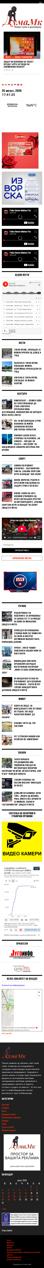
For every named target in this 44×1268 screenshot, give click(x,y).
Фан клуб (5, 1104)
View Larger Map (7, 1033)
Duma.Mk (4, 336)
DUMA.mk (11, 336)
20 (20, 1196)
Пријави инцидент (9, 1130)
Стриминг (5, 1107)
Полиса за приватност (14, 1257)
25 (9, 1199)
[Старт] (5, 537)
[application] (22, 529)
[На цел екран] (39, 537)
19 (14, 1196)
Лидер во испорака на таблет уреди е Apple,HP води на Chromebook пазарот (19, 64)
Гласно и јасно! (8, 1127)
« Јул (4, 1208)
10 (3, 1193)
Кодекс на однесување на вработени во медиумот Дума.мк (24, 1253)
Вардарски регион (9, 1114)
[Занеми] (35, 537)
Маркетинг (10, 1242)
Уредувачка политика (14, 1249)
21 (26, 1196)
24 (3, 1199)
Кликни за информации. (13, 985)
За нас (9, 1240)
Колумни (5, 1120)
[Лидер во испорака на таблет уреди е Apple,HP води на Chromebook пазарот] (22, 45)
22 (32, 1196)
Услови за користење (14, 1259)
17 (2, 1196)
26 (14, 1199)
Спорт (4, 1123)
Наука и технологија (23, 57)
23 (37, 1196)
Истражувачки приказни (11, 1117)
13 (20, 1193)
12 (14, 1193)
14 (26, 1193)
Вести (8, 57)
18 (9, 1196)
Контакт (9, 1247)
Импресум (10, 1245)
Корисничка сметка (22, 558)
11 (8, 1193)
